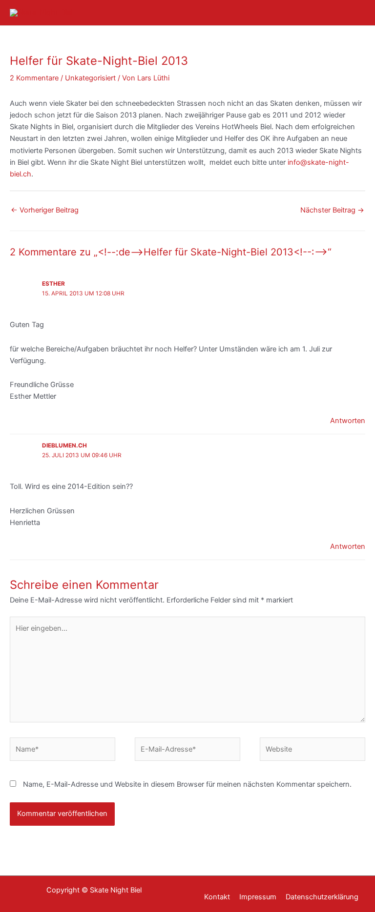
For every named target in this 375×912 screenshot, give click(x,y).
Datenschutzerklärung (322, 897)
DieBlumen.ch (64, 445)
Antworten (347, 420)
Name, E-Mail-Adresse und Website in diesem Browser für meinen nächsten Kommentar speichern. (187, 784)
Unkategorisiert (90, 78)
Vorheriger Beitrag (45, 210)
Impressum (257, 897)
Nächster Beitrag (332, 210)
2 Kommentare (34, 78)
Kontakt (217, 897)
